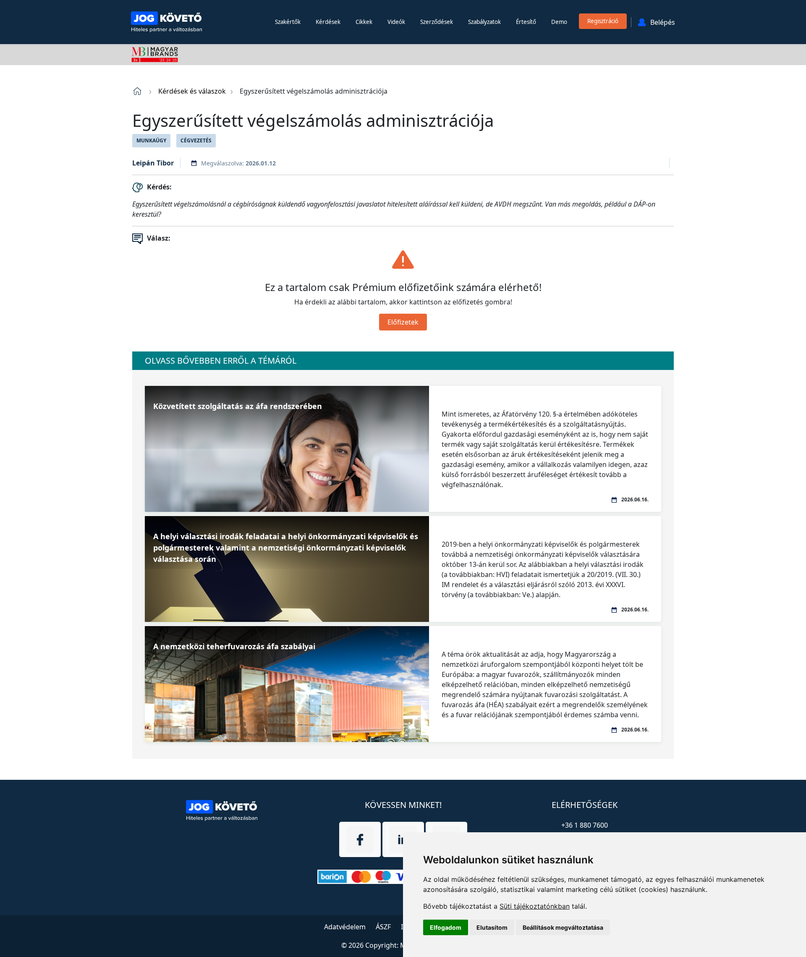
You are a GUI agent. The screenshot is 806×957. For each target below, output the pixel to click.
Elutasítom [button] (492, 927)
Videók (396, 22)
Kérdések (328, 22)
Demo (559, 22)
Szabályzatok (484, 22)
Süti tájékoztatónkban (535, 906)
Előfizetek (403, 322)
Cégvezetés (196, 140)
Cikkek (364, 22)
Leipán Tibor (153, 163)
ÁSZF (383, 926)
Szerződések (436, 22)
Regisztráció (602, 21)
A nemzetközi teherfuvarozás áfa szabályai (234, 646)
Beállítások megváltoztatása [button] (563, 927)
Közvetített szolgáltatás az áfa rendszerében (237, 406)
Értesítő (526, 22)
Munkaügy (151, 140)
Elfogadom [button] (445, 927)
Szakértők (288, 22)
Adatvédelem (345, 926)
